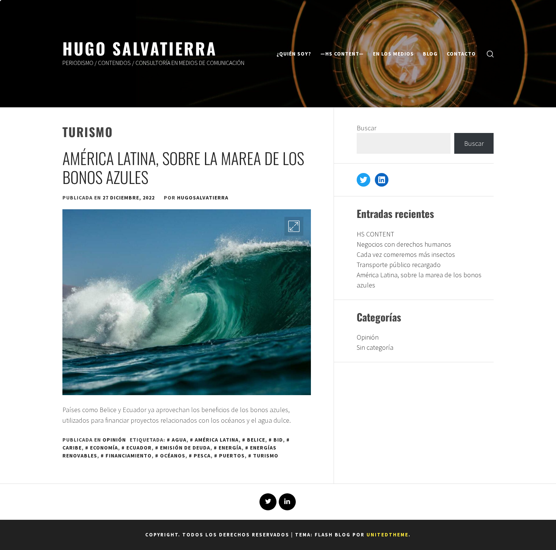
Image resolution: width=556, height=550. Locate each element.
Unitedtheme (387, 534)
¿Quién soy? (293, 53)
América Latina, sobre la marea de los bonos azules (183, 167)
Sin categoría (375, 347)
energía (230, 447)
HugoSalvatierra (202, 197)
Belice (256, 439)
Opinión (114, 439)
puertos (232, 455)
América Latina (217, 439)
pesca (202, 455)
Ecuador (139, 447)
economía (104, 447)
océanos (172, 455)
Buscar (366, 128)
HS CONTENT (375, 234)
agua (179, 439)
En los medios (393, 53)
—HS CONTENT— (342, 53)
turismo (265, 455)
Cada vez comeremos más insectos (406, 254)
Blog (430, 53)
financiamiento (129, 455)
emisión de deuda (185, 447)
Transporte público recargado (399, 264)
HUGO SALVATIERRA (139, 48)
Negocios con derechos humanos (404, 244)
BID (278, 439)
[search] (490, 54)
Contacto (461, 53)
